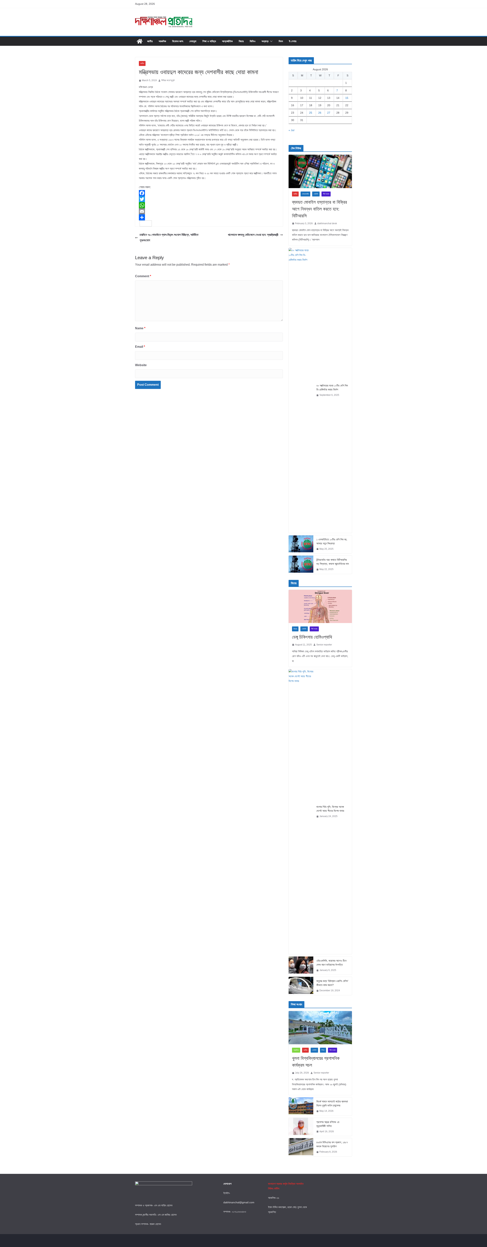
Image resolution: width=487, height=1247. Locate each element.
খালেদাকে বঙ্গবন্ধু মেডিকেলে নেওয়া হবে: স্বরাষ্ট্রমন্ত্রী (253, 234)
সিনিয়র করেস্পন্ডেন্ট (168, 80)
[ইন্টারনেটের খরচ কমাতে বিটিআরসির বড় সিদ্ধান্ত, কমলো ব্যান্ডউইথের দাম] (301, 565)
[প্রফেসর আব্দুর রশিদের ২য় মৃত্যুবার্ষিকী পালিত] (301, 1127)
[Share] (209, 217)
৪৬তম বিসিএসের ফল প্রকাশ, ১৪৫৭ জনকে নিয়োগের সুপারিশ (332, 1144)
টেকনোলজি (305, 194)
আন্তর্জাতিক (227, 41)
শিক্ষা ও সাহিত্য (209, 41)
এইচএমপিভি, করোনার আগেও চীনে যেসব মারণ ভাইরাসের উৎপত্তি (331, 962)
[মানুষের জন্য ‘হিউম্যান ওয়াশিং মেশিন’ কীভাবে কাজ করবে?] (301, 986)
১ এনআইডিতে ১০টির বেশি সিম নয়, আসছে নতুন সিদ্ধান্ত (331, 541)
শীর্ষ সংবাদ (326, 194)
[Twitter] (209, 199)
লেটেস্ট (316, 194)
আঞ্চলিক (162, 41)
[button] (270, 41)
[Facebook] (209, 193)
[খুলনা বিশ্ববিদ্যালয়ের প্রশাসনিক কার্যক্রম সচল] (320, 1027)
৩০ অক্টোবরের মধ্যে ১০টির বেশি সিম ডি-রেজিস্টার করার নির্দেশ (332, 387)
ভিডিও (252, 41)
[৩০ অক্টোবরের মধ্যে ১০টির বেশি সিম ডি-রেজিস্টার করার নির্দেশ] (301, 390)
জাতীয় (150, 41)
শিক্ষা (323, 1050)
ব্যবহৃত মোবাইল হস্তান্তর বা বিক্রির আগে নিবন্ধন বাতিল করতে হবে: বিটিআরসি (319, 209)
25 (310, 112)
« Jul (291, 130)
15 (346, 97)
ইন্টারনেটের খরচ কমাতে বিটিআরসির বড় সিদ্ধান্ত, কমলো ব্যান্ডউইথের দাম (332, 561)
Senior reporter (324, 644)
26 (319, 112)
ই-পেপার (292, 41)
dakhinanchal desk (327, 223)
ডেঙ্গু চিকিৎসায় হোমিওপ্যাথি (312, 637)
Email (140, 346)
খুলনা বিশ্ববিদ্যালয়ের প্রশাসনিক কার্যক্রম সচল (316, 1062)
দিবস (281, 41)
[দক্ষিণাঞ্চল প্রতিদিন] (139, 41)
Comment (143, 276)
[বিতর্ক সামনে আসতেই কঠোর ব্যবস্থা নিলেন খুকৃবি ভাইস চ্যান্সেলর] (301, 1106)
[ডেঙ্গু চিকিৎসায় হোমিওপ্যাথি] (320, 606)
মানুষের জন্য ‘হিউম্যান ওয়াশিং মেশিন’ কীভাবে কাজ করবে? (332, 983)
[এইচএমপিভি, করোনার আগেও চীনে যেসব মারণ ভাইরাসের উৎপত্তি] (301, 965)
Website (141, 365)
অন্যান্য (265, 41)
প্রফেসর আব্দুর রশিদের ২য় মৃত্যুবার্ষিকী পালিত (327, 1123)
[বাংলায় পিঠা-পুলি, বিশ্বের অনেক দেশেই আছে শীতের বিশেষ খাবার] (301, 811)
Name (140, 328)
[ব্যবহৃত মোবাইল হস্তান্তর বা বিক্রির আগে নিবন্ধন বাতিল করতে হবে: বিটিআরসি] (320, 171)
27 (328, 112)
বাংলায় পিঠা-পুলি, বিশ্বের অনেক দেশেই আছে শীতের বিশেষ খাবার (330, 808)
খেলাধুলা (192, 41)
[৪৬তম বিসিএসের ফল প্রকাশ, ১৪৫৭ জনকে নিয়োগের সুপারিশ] (301, 1147)
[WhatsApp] (209, 205)
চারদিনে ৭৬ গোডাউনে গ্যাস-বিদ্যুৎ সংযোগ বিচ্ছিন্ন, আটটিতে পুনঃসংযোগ (169, 237)
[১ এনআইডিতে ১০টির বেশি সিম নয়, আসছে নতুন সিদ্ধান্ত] (301, 544)
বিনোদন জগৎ (177, 41)
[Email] (209, 211)
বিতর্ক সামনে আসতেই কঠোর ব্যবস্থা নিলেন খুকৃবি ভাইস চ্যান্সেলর (332, 1103)
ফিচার (241, 41)
